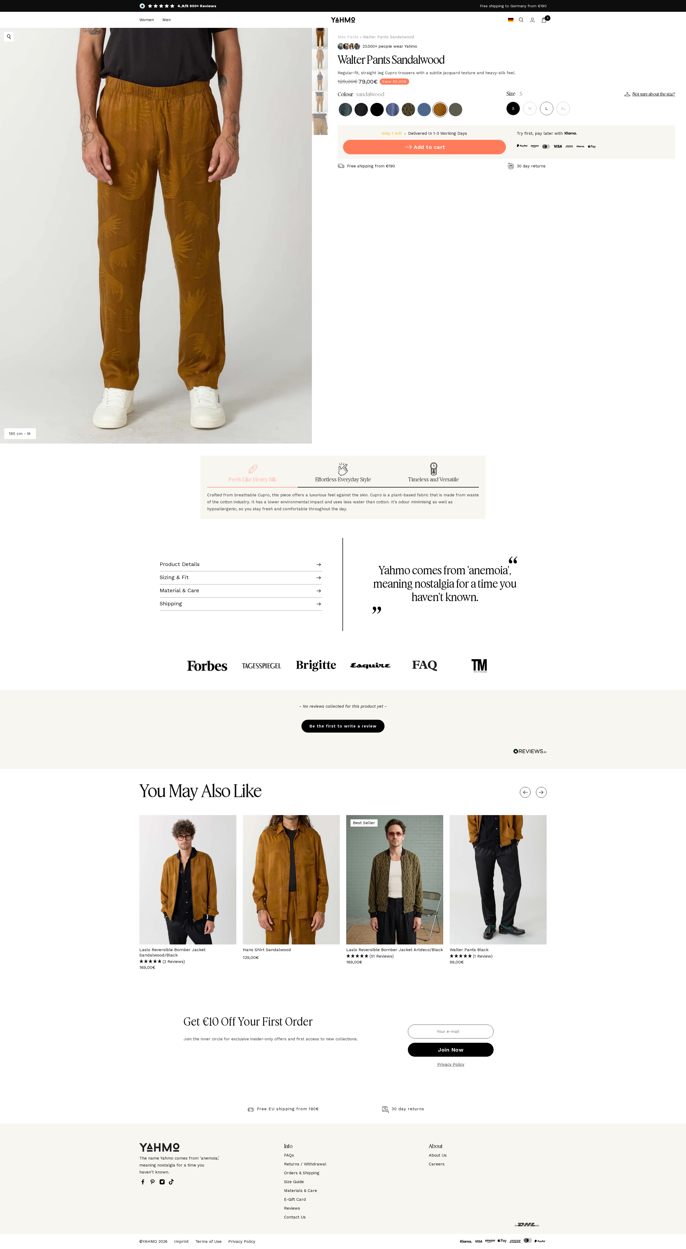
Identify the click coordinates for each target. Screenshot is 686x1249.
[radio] (345, 109)
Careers (437, 1164)
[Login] (532, 20)
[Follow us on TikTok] (172, 1181)
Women (146, 19)
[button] (343, 723)
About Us (438, 1155)
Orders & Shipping (301, 1173)
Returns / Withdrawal (305, 1164)
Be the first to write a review (343, 726)
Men (166, 19)
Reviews (292, 1208)
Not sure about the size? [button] (653, 94)
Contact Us (295, 1217)
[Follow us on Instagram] (163, 1182)
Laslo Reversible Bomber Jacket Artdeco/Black (394, 949)
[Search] (521, 19)
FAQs (289, 1155)
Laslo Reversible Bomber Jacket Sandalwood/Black (172, 952)
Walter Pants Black (469, 949)
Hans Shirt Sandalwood (267, 949)
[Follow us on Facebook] (144, 1182)
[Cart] (544, 19)
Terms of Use (208, 1241)
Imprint (181, 1241)
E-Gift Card (295, 1199)
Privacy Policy (450, 1064)
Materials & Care (300, 1190)
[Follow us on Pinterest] (154, 1182)
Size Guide (294, 1181)
